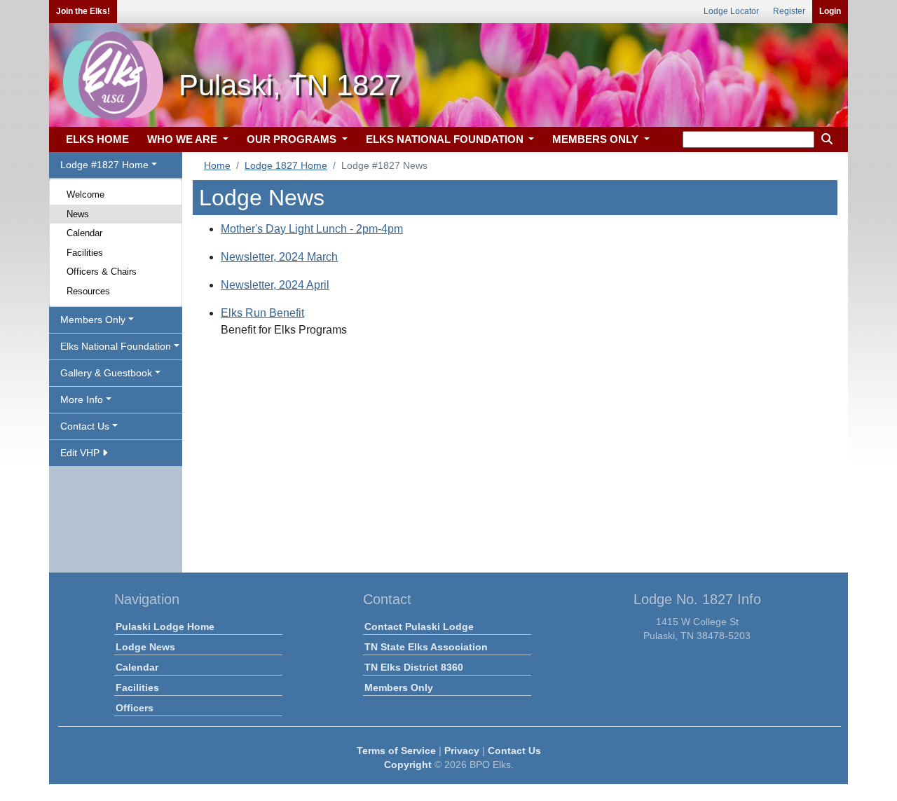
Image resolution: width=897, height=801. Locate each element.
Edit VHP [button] (81, 452)
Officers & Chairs (102, 271)
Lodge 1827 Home (286, 165)
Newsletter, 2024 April (275, 285)
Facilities (85, 252)
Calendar (84, 233)
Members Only (398, 687)
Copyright (408, 764)
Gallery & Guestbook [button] (106, 372)
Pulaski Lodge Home (165, 626)
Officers (134, 707)
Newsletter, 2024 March (279, 257)
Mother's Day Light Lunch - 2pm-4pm (312, 229)
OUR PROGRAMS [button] (293, 139)
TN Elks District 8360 (413, 667)
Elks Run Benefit (262, 313)
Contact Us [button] (84, 426)
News (78, 214)
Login (830, 11)
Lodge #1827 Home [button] (104, 164)
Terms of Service (396, 750)
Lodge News (145, 646)
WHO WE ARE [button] (183, 139)
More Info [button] (81, 399)
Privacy (461, 750)
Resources (88, 291)
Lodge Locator (731, 11)
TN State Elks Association (426, 646)
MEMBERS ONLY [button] (596, 139)
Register (789, 11)
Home (217, 165)
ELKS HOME (97, 139)
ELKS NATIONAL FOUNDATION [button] (446, 139)
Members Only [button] (92, 319)
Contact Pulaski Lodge (419, 626)
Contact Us (514, 750)
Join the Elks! (83, 11)
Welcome (85, 194)
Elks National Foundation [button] (115, 346)
